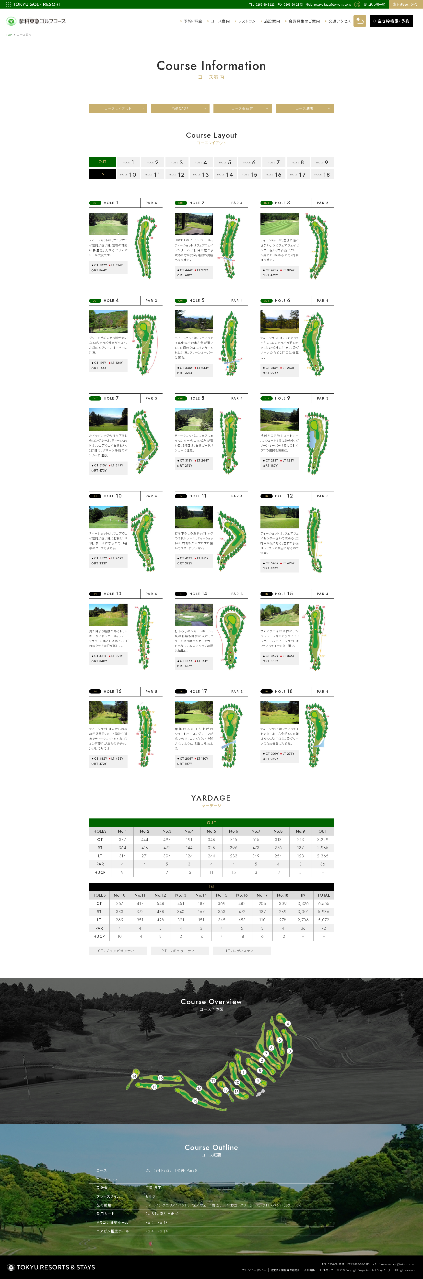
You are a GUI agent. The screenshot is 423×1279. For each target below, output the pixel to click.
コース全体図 (242, 108)
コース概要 (305, 108)
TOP (9, 35)
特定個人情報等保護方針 (285, 1270)
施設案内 (272, 21)
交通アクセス (340, 21)
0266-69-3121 (265, 4)
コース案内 (220, 21)
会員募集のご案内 (304, 21)
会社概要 (309, 1270)
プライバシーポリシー (254, 1270)
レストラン (247, 21)
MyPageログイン (408, 4)
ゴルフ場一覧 (376, 4)
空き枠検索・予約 (394, 21)
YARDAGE (180, 108)
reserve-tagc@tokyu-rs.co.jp (332, 4)
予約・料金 (193, 21)
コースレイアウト (118, 108)
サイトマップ (326, 1270)
